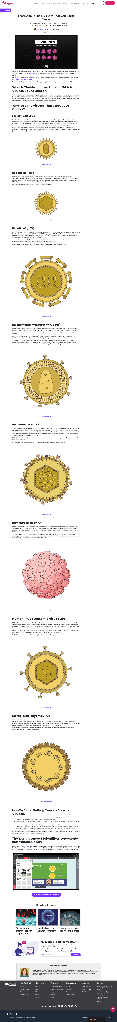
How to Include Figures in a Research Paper (104, 992)
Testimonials (23, 992)
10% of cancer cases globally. (23, 79)
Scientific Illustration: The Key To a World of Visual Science (104, 988)
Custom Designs (86, 989)
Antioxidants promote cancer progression (24, 931)
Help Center (85, 992)
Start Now (110, 3)
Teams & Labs (70, 994)
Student (68, 989)
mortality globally (29, 73)
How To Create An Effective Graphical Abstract (102, 997)
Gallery (36, 3)
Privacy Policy (84, 1017)
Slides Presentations (57, 986)
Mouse (37, 994)
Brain (37, 986)
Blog (92, 3)
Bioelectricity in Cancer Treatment (47, 929)
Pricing (65, 3)
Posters (53, 994)
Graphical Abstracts (57, 989)
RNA (36, 992)
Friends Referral (24, 989)
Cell (36, 989)
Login (100, 3)
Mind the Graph (47, 164)
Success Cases (24, 994)
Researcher (69, 992)
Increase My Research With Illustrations (46, 894)
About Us (85, 3)
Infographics (54, 992)
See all (37, 997)
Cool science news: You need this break (69, 929)
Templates (56, 3)
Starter (68, 986)
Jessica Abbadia (42, 29)
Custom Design (74, 3)
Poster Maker (45, 3)
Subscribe (76, 954)
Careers (108, 1017)
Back (8, 10)
